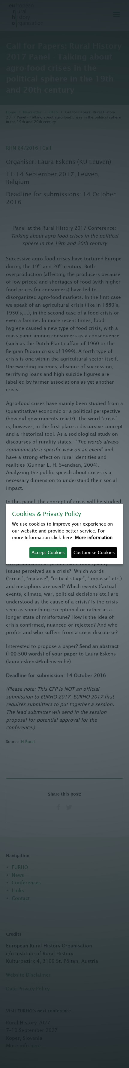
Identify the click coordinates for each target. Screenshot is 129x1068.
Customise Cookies (94, 552)
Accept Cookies (48, 552)
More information (93, 537)
